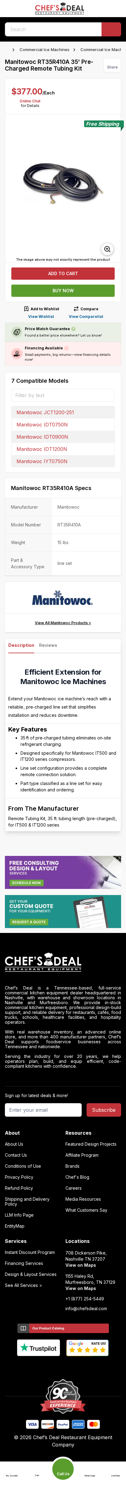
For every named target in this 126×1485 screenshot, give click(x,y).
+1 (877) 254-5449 (84, 1298)
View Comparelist (86, 316)
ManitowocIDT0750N (42, 425)
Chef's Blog (77, 1177)
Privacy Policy (19, 1177)
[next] (113, 188)
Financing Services (24, 1263)
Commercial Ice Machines (44, 49)
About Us (14, 1144)
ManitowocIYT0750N (42, 461)
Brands (72, 1166)
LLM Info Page (19, 1215)
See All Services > (23, 1285)
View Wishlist (41, 316)
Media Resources (83, 1199)
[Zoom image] (107, 249)
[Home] (8, 49)
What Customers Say (86, 1210)
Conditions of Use (23, 1166)
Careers (73, 1188)
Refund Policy (19, 1188)
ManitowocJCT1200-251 (45, 412)
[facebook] (39, 1366)
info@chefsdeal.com (86, 1308)
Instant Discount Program (30, 1252)
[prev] (12, 188)
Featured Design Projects (91, 1144)
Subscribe (104, 1110)
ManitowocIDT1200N (42, 449)
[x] (63, 1366)
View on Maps (80, 1265)
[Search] (111, 29)
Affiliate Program (81, 1155)
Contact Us (16, 1155)
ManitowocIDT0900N (42, 437)
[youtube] (51, 1366)
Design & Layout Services (31, 1274)
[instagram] (87, 1366)
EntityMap (14, 1226)
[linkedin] (75, 1366)
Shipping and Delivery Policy (27, 1202)
